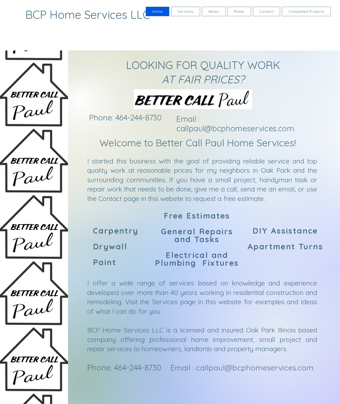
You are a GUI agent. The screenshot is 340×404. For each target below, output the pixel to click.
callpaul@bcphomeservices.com (235, 128)
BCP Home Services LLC (87, 14)
